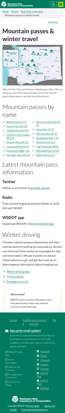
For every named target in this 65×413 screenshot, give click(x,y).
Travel (14, 11)
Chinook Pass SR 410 (17, 130)
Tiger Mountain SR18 (47, 146)
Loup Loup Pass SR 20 (17, 146)
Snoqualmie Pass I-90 (47, 138)
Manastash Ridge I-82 (18, 150)
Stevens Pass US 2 (45, 142)
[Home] (22, 4)
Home (5, 11)
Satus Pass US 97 (45, 129)
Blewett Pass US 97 (16, 121)
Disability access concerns (34, 320)
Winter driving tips (18, 271)
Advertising (53, 22)
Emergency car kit (17, 281)
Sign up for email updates (25, 330)
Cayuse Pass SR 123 (17, 126)
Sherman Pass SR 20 (46, 133)
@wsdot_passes (40, 188)
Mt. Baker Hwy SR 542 (18, 155)
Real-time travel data (32, 11)
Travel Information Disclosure (34, 409)
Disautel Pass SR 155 (17, 142)
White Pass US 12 (45, 155)
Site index (33, 323)
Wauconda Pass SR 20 (47, 150)
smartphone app (44, 223)
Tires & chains (15, 276)
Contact (13, 320)
